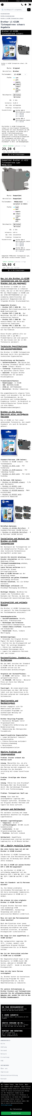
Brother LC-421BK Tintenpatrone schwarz (12, 18)
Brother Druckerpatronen (7, 16)
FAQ (2, 1061)
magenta (18, 82)
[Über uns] (25, 4)
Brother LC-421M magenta (12, 470)
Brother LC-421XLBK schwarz (14, 482)
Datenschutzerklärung (9, 1075)
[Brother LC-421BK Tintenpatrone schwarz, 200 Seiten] (16, 48)
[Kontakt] (22, 4)
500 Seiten (16, 97)
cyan (17, 77)
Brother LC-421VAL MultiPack (14, 528)
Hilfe (3, 1043)
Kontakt (4, 1079)
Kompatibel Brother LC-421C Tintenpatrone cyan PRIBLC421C (15, 162)
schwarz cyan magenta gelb (18, 89)
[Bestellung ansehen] (30, 4)
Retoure (4, 1054)
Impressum (4, 1072)
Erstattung (5, 1057)
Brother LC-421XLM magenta (13, 490)
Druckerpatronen (5, 13)
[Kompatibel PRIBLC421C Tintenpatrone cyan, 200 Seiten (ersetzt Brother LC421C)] (16, 179)
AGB (2, 1082)
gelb (17, 80)
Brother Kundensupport (10, 997)
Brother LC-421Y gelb (11, 474)
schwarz (18, 84)
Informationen (6, 1105)
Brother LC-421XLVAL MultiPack (15, 532)
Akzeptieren (16, 1113)
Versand (4, 1050)
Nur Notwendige (16, 1109)
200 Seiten (16, 95)
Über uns (4, 1068)
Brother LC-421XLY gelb (12, 494)
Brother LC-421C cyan (11, 466)
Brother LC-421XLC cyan (12, 486)
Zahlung (4, 1047)
